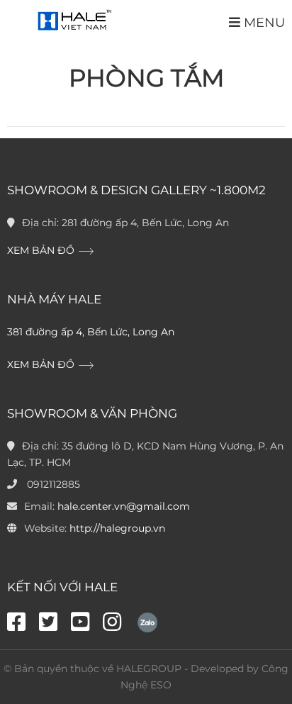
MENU (262, 22)
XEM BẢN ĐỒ (42, 250)
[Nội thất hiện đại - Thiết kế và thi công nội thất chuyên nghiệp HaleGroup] (73, 21)
